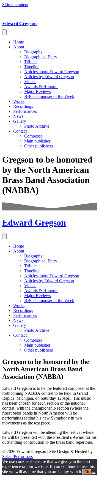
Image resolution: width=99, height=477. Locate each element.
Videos (30, 81)
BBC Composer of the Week (49, 96)
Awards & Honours (41, 86)
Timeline (31, 66)
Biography (33, 52)
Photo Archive (36, 126)
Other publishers (38, 146)
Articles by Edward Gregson (49, 76)
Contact (20, 131)
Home (18, 42)
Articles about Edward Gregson (51, 71)
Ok (86, 472)
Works (18, 101)
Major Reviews (37, 91)
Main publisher (37, 141)
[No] (93, 473)
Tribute (30, 61)
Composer (33, 136)
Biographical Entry (40, 56)
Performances (25, 111)
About (18, 47)
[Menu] (4, 32)
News (18, 116)
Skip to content (15, 4)
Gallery (19, 121)
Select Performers (17, 456)
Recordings (23, 106)
